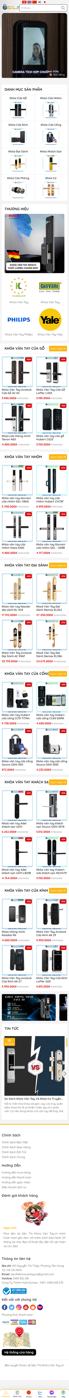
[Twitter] (12, 1307)
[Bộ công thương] (14, 1291)
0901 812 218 (21, 1278)
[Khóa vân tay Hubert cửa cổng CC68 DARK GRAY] (51, 697)
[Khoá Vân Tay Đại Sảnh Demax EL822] (51, 588)
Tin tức (12, 1028)
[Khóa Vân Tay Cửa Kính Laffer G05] (51, 960)
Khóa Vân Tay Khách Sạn (28, 782)
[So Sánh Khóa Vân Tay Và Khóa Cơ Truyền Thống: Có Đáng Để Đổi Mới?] (34, 1066)
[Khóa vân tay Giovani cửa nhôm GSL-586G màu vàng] (17, 480)
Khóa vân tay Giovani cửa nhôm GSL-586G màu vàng (16, 499)
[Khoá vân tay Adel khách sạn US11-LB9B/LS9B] (17, 805)
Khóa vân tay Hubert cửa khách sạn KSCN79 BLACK (51, 871)
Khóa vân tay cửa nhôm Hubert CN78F (50, 499)
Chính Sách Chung (13, 1157)
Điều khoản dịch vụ (14, 1187)
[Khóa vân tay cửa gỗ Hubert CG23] (51, 418)
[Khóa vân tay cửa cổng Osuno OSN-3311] (17, 743)
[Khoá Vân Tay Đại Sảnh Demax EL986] (51, 635)
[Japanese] (45, 2)
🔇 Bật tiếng (57, 74)
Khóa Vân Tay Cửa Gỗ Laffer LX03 (50, 391)
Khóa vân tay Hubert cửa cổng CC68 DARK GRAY (50, 716)
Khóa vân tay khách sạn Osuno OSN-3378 (50, 825)
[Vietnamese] (24, 2)
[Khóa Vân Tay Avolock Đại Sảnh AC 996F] (17, 635)
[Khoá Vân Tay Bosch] (34, 243)
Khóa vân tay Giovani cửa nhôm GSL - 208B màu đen (50, 546)
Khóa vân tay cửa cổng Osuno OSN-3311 (17, 763)
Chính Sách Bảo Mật (15, 1142)
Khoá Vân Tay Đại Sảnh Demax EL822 (49, 608)
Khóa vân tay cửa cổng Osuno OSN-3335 (51, 763)
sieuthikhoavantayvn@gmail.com (32, 1274)
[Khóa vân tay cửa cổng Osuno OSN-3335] (51, 743)
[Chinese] (34, 2)
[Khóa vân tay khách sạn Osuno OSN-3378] (51, 805)
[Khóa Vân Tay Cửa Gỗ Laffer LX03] (51, 371)
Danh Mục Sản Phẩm (23, 89)
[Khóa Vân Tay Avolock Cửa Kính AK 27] (17, 960)
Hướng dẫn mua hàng (16, 1172)
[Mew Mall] (29, 1007)
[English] (29, 2)
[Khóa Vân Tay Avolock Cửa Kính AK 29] (51, 914)
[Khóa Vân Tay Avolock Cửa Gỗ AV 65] (17, 371)
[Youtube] (26, 1307)
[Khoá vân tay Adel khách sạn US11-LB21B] (17, 851)
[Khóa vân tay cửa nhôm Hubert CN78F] (51, 480)
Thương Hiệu (17, 209)
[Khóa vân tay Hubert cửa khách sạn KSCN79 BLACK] (51, 851)
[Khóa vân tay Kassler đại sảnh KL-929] (17, 588)
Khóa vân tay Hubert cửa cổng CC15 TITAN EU (16, 716)
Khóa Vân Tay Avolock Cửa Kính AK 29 (51, 933)
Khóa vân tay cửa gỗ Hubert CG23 (50, 437)
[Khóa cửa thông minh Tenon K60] (17, 418)
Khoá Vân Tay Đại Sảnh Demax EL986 (49, 654)
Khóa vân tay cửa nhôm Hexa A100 (13, 546)
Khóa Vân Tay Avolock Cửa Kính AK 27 (17, 979)
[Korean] (40, 2)
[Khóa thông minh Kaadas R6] (17, 914)
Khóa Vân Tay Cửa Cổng (27, 673)
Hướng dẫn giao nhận (16, 1182)
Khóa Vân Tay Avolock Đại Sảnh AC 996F (17, 654)
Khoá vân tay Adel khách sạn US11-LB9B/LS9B (14, 825)
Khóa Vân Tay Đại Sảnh (26, 565)
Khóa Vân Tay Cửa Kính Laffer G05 (51, 979)
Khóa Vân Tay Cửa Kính (26, 890)
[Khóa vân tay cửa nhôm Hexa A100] (17, 526)
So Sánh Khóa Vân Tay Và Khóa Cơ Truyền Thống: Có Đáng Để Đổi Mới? (32, 1098)
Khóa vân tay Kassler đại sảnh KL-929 (16, 608)
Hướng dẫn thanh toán (16, 1177)
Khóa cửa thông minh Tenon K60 (16, 437)
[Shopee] (33, 1307)
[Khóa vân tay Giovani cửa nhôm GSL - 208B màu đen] (51, 526)
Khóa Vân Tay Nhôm (23, 457)
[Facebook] (4, 1307)
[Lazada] (40, 1307)
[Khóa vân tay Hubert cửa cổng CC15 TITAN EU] (17, 697)
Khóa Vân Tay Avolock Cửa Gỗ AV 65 (17, 391)
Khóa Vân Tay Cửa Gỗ (25, 348)
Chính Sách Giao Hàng (16, 1147)
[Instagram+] (19, 1307)
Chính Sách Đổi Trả (14, 1152)
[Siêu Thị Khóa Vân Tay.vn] (11, 7)
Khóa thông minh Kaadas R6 (13, 933)
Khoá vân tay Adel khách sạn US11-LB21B (16, 871)
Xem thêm (57, 348)
